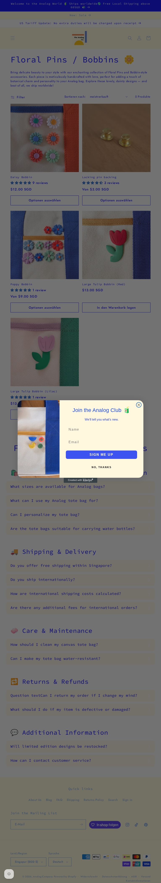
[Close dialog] (138, 404)
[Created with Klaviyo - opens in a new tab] (80, 480)
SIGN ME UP (101, 454)
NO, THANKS (102, 467)
